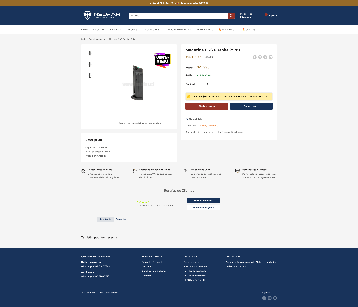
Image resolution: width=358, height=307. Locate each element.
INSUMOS (132, 29)
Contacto (146, 275)
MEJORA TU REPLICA (178, 29)
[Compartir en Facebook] (255, 57)
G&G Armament (193, 57)
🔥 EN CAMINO (226, 29)
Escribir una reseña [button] (203, 200)
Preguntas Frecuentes (153, 262)
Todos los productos (97, 39)
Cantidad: (190, 84)
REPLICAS (114, 29)
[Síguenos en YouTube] (275, 298)
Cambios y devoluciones (154, 271)
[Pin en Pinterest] (260, 57)
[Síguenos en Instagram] (270, 298)
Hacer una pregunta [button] (203, 207)
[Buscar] (231, 16)
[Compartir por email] (271, 57)
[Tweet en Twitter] (265, 57)
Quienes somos (191, 262)
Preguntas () (122, 219)
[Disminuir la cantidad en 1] (200, 84)
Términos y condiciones (196, 266)
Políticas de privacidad (195, 271)
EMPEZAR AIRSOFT (91, 29)
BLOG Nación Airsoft (194, 280)
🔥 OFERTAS (248, 29)
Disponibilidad (196, 119)
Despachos (147, 266)
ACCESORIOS (152, 29)
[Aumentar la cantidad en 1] (215, 84)
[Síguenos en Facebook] (264, 298)
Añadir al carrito (207, 106)
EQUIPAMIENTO (205, 29)
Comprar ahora (251, 106)
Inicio (83, 39)
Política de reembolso (195, 275)
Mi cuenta (245, 17)
